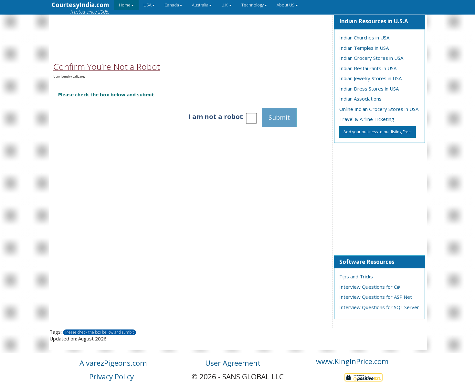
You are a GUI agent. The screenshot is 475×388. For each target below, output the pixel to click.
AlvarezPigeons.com (113, 363)
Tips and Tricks (356, 276)
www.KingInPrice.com (352, 361)
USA (147, 5)
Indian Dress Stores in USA (369, 88)
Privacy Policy (111, 377)
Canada (171, 5)
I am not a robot (215, 116)
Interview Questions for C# (369, 287)
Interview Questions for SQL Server (379, 307)
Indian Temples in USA (364, 48)
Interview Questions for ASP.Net (375, 297)
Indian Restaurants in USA (367, 68)
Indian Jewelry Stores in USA (370, 78)
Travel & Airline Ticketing (366, 119)
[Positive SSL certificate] (363, 377)
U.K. (224, 5)
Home (125, 5)
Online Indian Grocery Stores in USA (378, 109)
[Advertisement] (190, 30)
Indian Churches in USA (364, 37)
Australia (200, 5)
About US (286, 5)
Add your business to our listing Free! (377, 132)
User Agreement (232, 363)
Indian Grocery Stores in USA (371, 58)
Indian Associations (360, 98)
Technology (252, 5)
